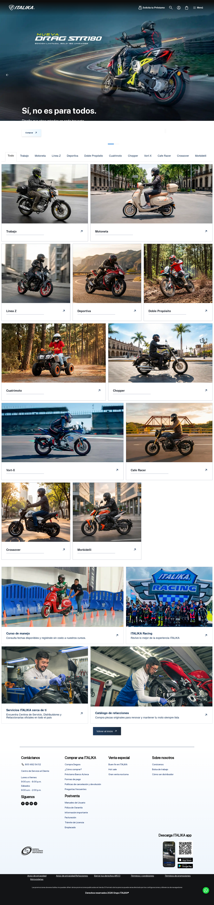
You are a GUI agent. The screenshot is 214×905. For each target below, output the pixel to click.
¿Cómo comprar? (73, 769)
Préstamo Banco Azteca (77, 774)
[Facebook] (23, 803)
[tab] (10, 156)
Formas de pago (73, 779)
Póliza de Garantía (74, 807)
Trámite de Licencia (74, 822)
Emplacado (70, 827)
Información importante (76, 812)
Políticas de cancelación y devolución (83, 784)
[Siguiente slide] (206, 75)
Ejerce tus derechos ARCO (107, 875)
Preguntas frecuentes (75, 789)
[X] (27, 803)
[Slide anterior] (7, 75)
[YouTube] (35, 803)
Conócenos (158, 764)
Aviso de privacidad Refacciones (72, 875)
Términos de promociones (178, 875)
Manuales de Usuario (75, 802)
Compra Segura (72, 764)
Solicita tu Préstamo (154, 7)
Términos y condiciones (142, 875)
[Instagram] (31, 803)
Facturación (70, 817)
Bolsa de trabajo (160, 769)
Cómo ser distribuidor (163, 774)
